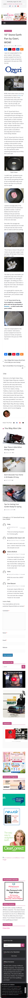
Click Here (14, 956)
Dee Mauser (11, 583)
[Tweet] (9, 49)
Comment (6, 611)
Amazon (6, 306)
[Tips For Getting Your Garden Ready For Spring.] (14, 486)
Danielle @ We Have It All (16, 538)
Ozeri (19, 95)
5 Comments (19, 45)
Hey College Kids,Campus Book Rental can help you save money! (14, 361)
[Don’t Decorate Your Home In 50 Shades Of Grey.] (14, 458)
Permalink (23, 528)
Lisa (13, 45)
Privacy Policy (6, 928)
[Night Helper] (14, 14)
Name (5, 633)
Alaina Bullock (12, 552)
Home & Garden (8, 30)
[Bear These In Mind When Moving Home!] (14, 433)
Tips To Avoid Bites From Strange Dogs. (13, 367)
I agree (25, 990)
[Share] (5, 49)
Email (5, 640)
